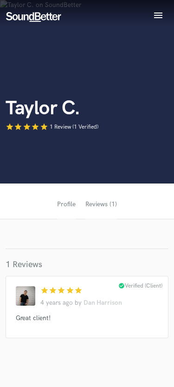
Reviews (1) (101, 204)
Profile (66, 204)
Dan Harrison (103, 303)
